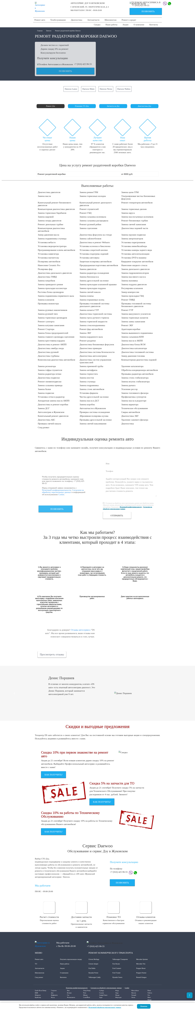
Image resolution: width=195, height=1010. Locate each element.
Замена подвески (46, 393)
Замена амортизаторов (132, 238)
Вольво (69, 993)
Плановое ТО (114, 917)
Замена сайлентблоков (90, 238)
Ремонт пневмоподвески (49, 381)
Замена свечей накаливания (93, 423)
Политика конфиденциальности (77, 988)
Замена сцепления (88, 228)
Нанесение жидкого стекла (134, 265)
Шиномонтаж (110, 20)
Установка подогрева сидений (94, 254)
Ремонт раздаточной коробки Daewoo (68, 31)
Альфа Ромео (103, 995)
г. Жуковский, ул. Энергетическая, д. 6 (90, 7)
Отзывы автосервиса (80, 630)
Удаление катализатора (132, 366)
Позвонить (143, 11)
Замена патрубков (46, 280)
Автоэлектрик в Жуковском (51, 412)
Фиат (149, 997)
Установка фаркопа (89, 393)
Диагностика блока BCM (133, 344)
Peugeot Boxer (141, 968)
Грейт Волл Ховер (40, 990)
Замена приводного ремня (50, 284)
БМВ (36, 993)
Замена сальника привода (50, 385)
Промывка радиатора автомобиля (137, 374)
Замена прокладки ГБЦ (132, 296)
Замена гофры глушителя (50, 370)
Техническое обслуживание (134, 408)
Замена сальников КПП (132, 337)
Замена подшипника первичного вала (56, 296)
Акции (125, 24)
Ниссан (133, 993)
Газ (68, 995)
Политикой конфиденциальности (56, 490)
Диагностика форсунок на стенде (96, 234)
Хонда (149, 1000)
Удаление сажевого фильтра (134, 420)
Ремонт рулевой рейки (90, 224)
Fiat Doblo (91, 968)
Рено (84, 993)
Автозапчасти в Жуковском (93, 408)
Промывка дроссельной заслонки (96, 420)
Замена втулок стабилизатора (135, 381)
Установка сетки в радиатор (51, 397)
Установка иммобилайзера (134, 246)
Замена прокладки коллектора (52, 288)
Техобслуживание (58, 20)
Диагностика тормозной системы (96, 314)
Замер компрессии (130, 292)
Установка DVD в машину (133, 257)
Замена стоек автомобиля (92, 389)
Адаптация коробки (130, 329)
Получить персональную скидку (71, 959)
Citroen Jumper (93, 964)
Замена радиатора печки (49, 374)
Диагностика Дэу (144, 106)
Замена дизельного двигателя (135, 269)
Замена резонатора (47, 366)
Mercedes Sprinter (142, 959)
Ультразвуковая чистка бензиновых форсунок (138, 197)
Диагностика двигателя (49, 192)
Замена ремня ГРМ (89, 192)
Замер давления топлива (133, 356)
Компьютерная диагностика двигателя (56, 209)
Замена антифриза (88, 370)
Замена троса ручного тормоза (94, 317)
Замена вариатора (129, 404)
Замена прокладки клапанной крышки (98, 284)
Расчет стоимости (49, 917)
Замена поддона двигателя (134, 284)
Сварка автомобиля (130, 412)
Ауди (100, 997)
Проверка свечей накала (49, 423)
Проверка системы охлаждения (95, 412)
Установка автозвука (89, 257)
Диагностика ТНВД (47, 277)
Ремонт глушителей (89, 209)
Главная (40, 31)
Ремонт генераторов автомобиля (136, 202)
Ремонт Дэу (50, 106)
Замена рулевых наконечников (52, 310)
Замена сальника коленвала (93, 216)
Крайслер (38, 997)
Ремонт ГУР (127, 310)
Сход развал (43, 427)
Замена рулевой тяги (48, 314)
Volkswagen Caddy (94, 977)
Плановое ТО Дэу (82, 106)
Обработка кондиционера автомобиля (139, 370)
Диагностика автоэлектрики (93, 356)
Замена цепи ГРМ (130, 192)
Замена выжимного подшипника (137, 333)
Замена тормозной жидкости (93, 321)
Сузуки (101, 993)
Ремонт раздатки (88, 340)
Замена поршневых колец (92, 299)
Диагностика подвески (49, 377)
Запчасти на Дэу (113, 106)
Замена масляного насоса (133, 277)
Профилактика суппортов (133, 397)
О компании (139, 24)
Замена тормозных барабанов (52, 213)
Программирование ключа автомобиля (56, 250)
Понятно (143, 1006)
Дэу (52, 993)
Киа (68, 990)
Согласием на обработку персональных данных (63, 491)
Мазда (117, 995)
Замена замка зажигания (133, 321)
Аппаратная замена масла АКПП (53, 400)
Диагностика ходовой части (134, 228)
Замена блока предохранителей (53, 333)
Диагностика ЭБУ (130, 416)
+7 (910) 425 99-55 (140, 5)
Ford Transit (116, 973)
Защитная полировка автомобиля (95, 261)
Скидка (97, 24)
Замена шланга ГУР (89, 310)
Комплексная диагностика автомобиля (56, 359)
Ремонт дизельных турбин (50, 224)
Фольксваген (71, 997)
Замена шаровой (46, 216)
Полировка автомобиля (49, 261)
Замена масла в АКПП (132, 340)
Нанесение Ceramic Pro (49, 265)
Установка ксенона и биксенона (95, 246)
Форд (117, 990)
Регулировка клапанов (132, 288)
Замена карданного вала (91, 337)
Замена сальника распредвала (94, 220)
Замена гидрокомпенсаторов (135, 273)
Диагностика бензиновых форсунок (97, 344)
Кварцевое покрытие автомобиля (137, 261)
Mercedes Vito (140, 964)
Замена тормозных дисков (133, 209)
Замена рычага (128, 385)
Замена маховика (129, 280)
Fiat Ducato (116, 964)
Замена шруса (128, 213)
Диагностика (76, 20)
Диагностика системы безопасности (97, 352)
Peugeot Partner (141, 973)
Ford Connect (116, 968)
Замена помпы (87, 296)
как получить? (54, 774)
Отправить (116, 515)
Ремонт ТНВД (128, 299)
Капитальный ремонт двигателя (53, 416)
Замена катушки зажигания (51, 325)
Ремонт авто (39, 20)
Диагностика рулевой (48, 352)
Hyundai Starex (117, 977)
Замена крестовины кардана (51, 340)
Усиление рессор (129, 389)
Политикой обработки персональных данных (104, 1007)
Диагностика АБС (46, 420)
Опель (133, 997)
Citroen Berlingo (93, 959)
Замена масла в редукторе (133, 400)
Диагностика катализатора (134, 348)
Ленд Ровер (87, 990)
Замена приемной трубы (91, 366)
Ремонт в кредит (129, 20)
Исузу (53, 997)
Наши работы (111, 24)
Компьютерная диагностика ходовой (139, 359)
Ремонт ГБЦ (85, 213)
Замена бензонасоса (89, 277)
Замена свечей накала (90, 292)
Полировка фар (45, 269)
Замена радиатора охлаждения (94, 273)
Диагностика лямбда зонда (51, 348)
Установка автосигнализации (135, 254)
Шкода (85, 995)
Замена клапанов (46, 299)
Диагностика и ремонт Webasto (95, 242)
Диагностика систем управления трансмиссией (95, 361)
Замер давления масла (48, 234)
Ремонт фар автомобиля (91, 329)
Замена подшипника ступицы (52, 238)
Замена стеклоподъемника (92, 325)
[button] (14, 693)
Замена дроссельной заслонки (94, 280)
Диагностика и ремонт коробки (53, 404)
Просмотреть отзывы (52, 654)
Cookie (61, 494)
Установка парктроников (133, 242)
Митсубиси (135, 990)
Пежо (149, 990)
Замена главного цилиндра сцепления (56, 337)
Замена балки (44, 389)
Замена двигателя (88, 269)
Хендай (133, 995)
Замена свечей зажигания (133, 224)
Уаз (148, 995)
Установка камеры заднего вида (136, 250)
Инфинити (54, 995)
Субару (101, 990)
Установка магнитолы (48, 257)
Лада (116, 993)
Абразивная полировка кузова (94, 416)
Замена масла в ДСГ (89, 400)
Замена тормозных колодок (93, 196)
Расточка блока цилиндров (51, 292)
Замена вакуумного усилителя (136, 314)
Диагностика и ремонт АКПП (52, 344)
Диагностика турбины (48, 356)
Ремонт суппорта (46, 321)
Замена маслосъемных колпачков (137, 216)
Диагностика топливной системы (137, 352)
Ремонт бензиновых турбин (134, 220)
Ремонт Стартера (46, 329)
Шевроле (38, 995)
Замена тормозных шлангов (134, 317)
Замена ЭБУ (85, 333)
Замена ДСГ (44, 408)
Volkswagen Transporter (120, 959)
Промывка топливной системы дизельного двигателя (94, 304)
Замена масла (44, 196)
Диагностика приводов (91, 348)
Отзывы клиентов (145, 917)
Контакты (153, 24)
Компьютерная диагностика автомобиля (51, 229)
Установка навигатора (48, 254)
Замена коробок (87, 404)
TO (36, 964)
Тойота (149, 993)
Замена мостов (87, 377)
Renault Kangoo (141, 977)
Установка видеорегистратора (52, 246)
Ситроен (54, 990)
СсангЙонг (86, 997)
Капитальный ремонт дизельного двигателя (96, 203)
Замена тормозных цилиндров (52, 317)
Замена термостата (89, 374)
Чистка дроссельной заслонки (94, 397)
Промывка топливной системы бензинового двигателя (136, 304)
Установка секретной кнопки (94, 250)
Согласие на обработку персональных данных (106, 988)
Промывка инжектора (48, 303)
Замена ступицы (87, 381)
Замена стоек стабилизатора (135, 377)
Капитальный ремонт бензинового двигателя (54, 203)
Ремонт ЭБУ (127, 325)
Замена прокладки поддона (93, 288)
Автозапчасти (93, 20)
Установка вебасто (47, 242)
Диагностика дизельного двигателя (55, 273)
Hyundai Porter (93, 973)
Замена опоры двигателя (49, 220)
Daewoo (48, 31)
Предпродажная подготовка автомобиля (99, 265)
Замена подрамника (89, 385)
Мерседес (118, 997)
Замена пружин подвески (133, 234)
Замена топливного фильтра (134, 393)
